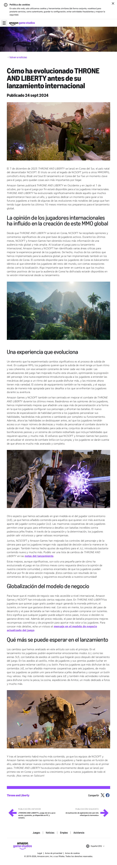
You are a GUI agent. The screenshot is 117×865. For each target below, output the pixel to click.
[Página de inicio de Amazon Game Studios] (22, 23)
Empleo (64, 832)
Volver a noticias (18, 57)
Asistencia (78, 832)
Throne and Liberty (18, 795)
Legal (39, 853)
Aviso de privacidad (53, 853)
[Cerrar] (113, 3)
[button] (4, 23)
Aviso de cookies (72, 853)
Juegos (36, 832)
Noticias (50, 832)
